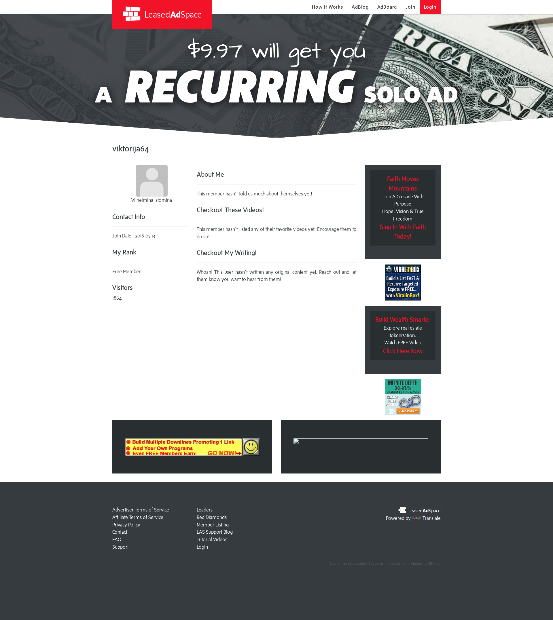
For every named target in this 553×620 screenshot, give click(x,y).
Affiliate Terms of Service (137, 517)
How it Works (327, 7)
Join (410, 7)
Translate (432, 518)
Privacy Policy (126, 525)
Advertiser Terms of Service (140, 510)
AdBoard (387, 7)
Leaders (205, 510)
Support (120, 547)
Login (430, 7)
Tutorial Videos (212, 539)
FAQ (116, 539)
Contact (119, 532)
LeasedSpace (172, 14)
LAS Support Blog (215, 532)
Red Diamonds (212, 517)
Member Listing (213, 525)
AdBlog (360, 7)
